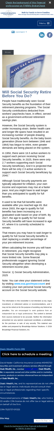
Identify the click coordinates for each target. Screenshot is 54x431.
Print (8, 52)
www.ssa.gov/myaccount (29, 283)
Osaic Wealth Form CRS (12, 349)
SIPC (35, 369)
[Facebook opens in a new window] (50, 36)
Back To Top (42, 421)
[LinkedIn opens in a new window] (42, 36)
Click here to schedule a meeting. (27, 354)
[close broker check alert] (50, 2)
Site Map (4, 418)
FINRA (28, 369)
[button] (44, 23)
